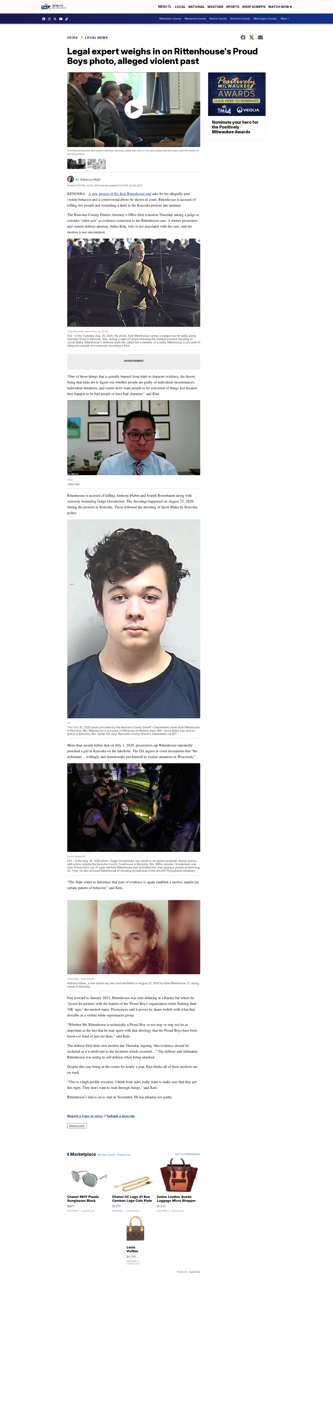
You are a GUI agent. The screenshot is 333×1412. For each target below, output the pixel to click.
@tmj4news (67, 18)
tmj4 (44, 18)
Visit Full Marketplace (187, 1154)
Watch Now (279, 7)
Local (180, 7)
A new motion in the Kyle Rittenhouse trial (119, 193)
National (196, 7)
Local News (96, 38)
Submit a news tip (121, 1115)
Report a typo (77, 1125)
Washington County (265, 19)
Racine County (218, 19)
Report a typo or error (85, 1115)
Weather (215, 7)
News (72, 38)
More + (285, 19)
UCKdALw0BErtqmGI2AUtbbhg (62, 18)
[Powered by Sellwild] (194, 1272)
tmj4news (50, 18)
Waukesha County (195, 19)
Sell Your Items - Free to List (114, 1155)
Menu (163, 6)
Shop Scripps (254, 7)
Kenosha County (240, 19)
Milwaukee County (170, 19)
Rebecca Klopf (90, 179)
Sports (232, 7)
